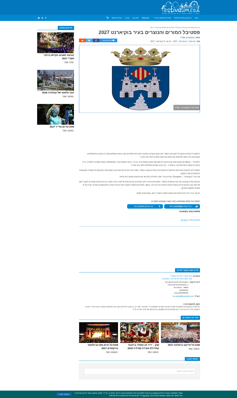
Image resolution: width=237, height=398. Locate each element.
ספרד (66, 62)
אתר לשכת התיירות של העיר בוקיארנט (177, 279)
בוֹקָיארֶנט (190, 37)
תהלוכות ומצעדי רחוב (158, 27)
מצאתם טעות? (190, 220)
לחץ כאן (146, 395)
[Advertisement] (82, 6)
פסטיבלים (170, 27)
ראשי (196, 18)
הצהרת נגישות (117, 18)
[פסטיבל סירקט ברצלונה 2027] (180, 332)
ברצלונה (70, 96)
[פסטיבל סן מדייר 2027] (55, 114)
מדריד (71, 62)
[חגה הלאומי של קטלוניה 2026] (55, 80)
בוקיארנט (183, 27)
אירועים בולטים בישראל (182, 18)
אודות (127, 18)
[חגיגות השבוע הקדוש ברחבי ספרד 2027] (55, 42)
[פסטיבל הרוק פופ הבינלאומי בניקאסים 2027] (98, 332)
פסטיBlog (145, 18)
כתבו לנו (136, 18)
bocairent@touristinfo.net (183, 296)
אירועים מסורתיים (193, 27)
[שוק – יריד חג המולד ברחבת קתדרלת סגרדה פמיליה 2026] (139, 332)
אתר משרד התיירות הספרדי (181, 276)
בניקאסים (114, 352)
